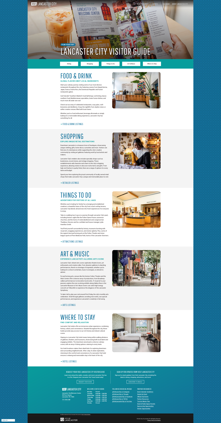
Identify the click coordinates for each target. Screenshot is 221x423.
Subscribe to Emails (135, 382)
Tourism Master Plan (143, 401)
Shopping (90, 64)
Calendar (166, 4)
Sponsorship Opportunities (145, 406)
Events (155, 4)
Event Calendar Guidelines (145, 392)
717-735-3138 (66, 399)
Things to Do (110, 64)
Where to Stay (152, 64)
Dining (69, 64)
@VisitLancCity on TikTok (120, 399)
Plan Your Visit (142, 4)
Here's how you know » (86, 414)
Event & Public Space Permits (146, 404)
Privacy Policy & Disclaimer (154, 420)
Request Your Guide (85, 382)
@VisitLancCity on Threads (120, 394)
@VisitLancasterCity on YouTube (122, 401)
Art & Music (131, 64)
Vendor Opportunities (143, 408)
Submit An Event (142, 394)
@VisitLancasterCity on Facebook (122, 396)
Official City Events (142, 396)
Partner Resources (143, 399)
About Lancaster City (180, 4)
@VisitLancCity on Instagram (120, 392)
